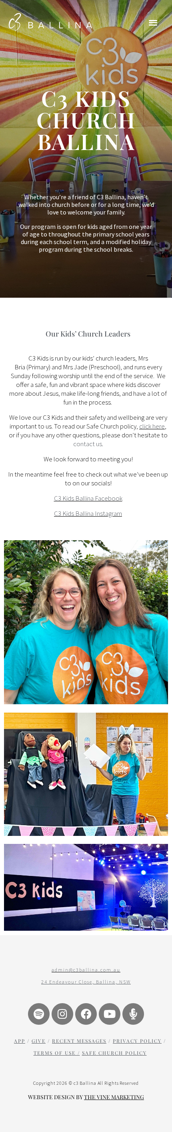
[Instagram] (62, 1014)
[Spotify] (39, 1014)
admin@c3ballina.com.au (86, 970)
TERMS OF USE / (57, 1053)
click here (152, 426)
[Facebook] (86, 1014)
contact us (87, 443)
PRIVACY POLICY (137, 1041)
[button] (153, 22)
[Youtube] (109, 1014)
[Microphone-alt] (133, 1014)
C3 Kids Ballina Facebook (88, 498)
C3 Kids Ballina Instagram (88, 513)
